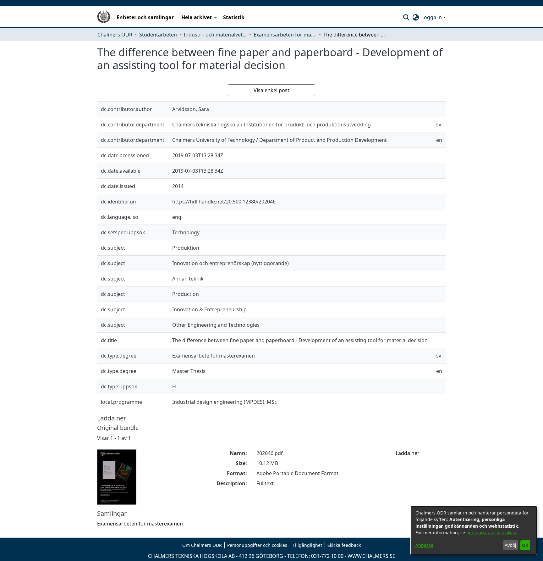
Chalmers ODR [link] (114, 34)
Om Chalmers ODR (202, 545)
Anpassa (424, 545)
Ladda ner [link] (408, 453)
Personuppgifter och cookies (257, 545)
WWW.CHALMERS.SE (371, 556)
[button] (406, 17)
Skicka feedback (344, 545)
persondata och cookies (491, 533)
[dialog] (474, 530)
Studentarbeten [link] (158, 34)
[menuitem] (198, 17)
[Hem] (103, 17)
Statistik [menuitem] (233, 17)
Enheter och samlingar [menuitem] (145, 17)
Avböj (510, 545)
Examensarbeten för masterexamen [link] (285, 34)
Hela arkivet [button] (196, 17)
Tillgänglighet (307, 545)
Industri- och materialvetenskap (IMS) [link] (215, 34)
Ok (525, 545)
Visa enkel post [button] (271, 90)
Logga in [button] (432, 17)
